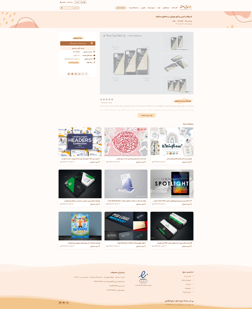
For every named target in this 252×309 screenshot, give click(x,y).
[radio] (101, 99)
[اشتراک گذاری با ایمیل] (79, 74)
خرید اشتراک (187, 292)
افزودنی (143, 8)
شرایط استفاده (186, 280)
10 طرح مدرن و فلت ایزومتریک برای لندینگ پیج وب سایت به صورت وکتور (80, 159)
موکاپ (174, 21)
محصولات (188, 288)
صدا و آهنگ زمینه (134, 8)
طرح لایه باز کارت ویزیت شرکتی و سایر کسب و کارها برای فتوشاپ (82, 201)
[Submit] (61, 8)
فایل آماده (180, 21)
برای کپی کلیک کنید (73, 63)
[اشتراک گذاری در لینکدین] (72, 74)
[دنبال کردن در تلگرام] (60, 302)
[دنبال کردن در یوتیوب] (63, 302)
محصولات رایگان (121, 8)
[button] (66, 2)
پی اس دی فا (188, 21)
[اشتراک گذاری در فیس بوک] (86, 74)
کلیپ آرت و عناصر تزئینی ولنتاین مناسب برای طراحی (131, 159)
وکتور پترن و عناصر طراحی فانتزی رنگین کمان (179, 159)
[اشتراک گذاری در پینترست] (76, 74)
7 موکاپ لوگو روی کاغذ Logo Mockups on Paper (131, 243)
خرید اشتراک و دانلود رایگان (78, 43)
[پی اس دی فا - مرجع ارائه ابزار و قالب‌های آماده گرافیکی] (186, 8)
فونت (158, 8)
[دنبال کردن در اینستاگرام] (67, 302)
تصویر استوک (151, 8)
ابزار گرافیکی (166, 8)
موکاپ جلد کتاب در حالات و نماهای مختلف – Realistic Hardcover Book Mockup (126, 201)
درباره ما (188, 284)
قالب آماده (174, 8)
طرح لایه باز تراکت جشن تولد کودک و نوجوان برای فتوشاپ (84, 243)
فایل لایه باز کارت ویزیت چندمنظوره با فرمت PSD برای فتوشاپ (174, 243)
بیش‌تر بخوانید (145, 115)
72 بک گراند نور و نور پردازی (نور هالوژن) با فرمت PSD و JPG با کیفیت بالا (172, 201)
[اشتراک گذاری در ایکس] (83, 74)
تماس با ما (187, 276)
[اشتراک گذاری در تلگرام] (68, 74)
